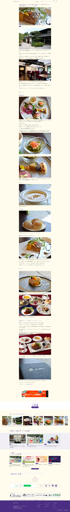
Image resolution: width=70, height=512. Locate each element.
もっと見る (34, 468)
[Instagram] (46, 486)
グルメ (12, 499)
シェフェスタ (55, 508)
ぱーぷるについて (39, 504)
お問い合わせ (46, 506)
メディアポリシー (47, 504)
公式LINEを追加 (27, 485)
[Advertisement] (35, 388)
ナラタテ (54, 504)
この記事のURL (35, 407)
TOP (10, 499)
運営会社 (38, 506)
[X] (49, 486)
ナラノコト (54, 506)
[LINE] (56, 486)
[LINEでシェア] (37, 405)
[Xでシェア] (32, 405)
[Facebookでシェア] (35, 405)
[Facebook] (53, 486)
